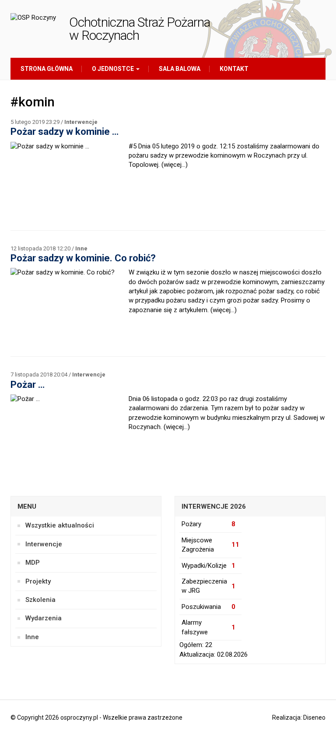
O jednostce (113, 68)
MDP (32, 562)
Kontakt (233, 68)
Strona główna (46, 68)
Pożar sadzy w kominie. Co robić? (83, 258)
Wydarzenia (43, 618)
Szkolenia (40, 600)
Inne (81, 248)
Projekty (38, 581)
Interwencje (81, 122)
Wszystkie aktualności (59, 525)
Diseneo (314, 717)
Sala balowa (179, 68)
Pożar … (27, 384)
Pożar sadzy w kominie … (64, 131)
